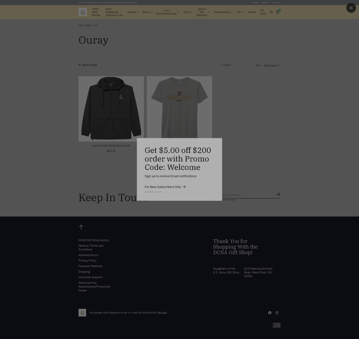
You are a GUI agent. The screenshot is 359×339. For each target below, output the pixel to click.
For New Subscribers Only (163, 187)
